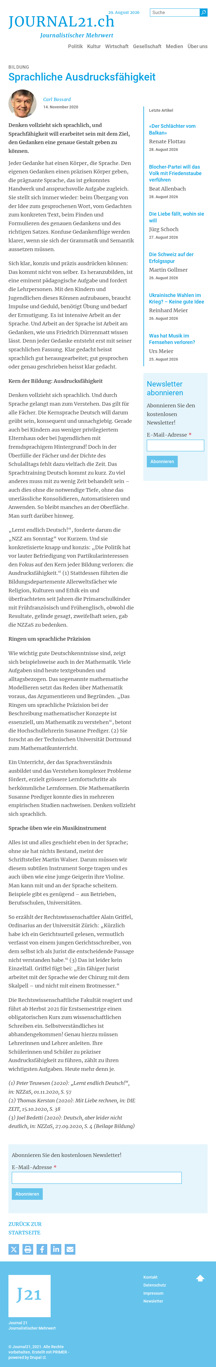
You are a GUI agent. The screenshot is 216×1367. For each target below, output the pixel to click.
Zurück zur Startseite (25, 1228)
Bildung (18, 67)
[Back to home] (61, 26)
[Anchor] (144, 384)
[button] (13, 1249)
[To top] (200, 1278)
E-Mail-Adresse (167, 435)
